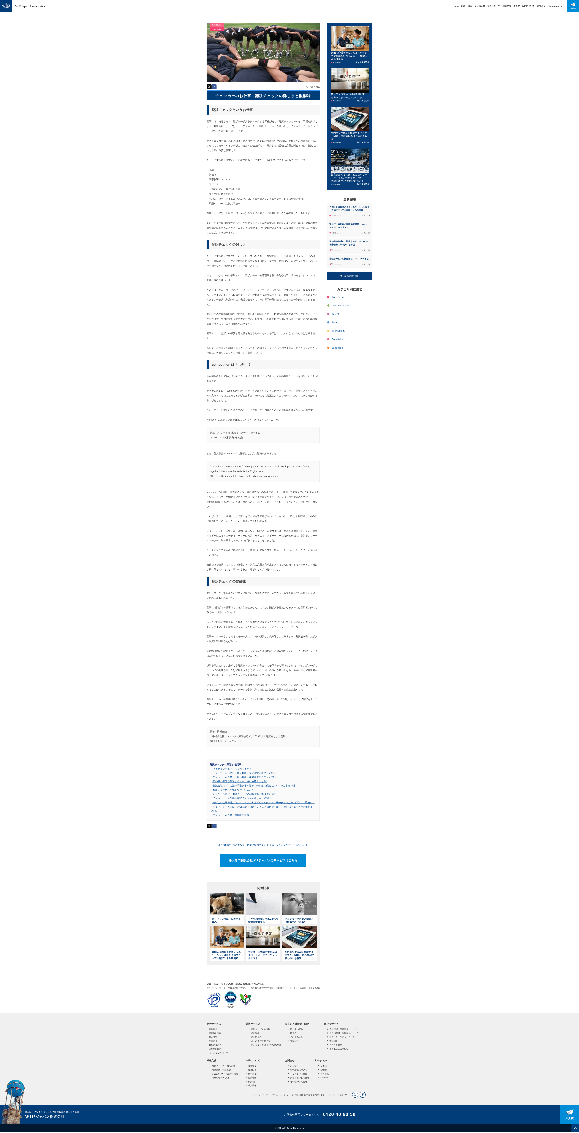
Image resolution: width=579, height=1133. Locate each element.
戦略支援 (507, 6)
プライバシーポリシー (281, 1095)
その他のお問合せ (298, 1081)
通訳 (470, 6)
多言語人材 (480, 6)
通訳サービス (253, 1024)
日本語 (323, 1066)
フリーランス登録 (298, 1073)
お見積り (294, 1066)
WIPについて (528, 6)
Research (337, 322)
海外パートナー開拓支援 (223, 1066)
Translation (217, 29)
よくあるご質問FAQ (218, 1052)
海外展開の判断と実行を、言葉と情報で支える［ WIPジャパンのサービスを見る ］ (263, 845)
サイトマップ (262, 1095)
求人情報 (252, 1085)
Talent (335, 313)
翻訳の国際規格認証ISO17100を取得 (309, 1095)
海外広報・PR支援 (220, 1077)
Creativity (216, 25)
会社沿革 (252, 1070)
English (323, 1070)
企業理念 (252, 1077)
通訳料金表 (256, 1037)
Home (456, 6)
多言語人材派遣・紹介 (297, 1024)
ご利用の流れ (215, 1049)
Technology (338, 330)
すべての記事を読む (349, 276)
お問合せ (541, 6)
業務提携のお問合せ (299, 1077)
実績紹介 (213, 1041)
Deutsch (324, 1077)
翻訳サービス (214, 1024)
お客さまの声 (215, 1045)
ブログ (516, 6)
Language (337, 347)
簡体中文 (324, 1073)
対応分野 (213, 1037)
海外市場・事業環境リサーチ (343, 1029)
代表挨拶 (252, 1073)
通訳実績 (255, 1033)
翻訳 (463, 6)
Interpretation (340, 305)
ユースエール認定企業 (338, 1095)
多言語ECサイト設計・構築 (225, 1073)
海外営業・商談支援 (221, 1070)
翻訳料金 (213, 1029)
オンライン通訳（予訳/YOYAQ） (266, 1045)
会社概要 (252, 1066)
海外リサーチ (493, 6)
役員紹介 (252, 1081)
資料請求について (298, 1070)
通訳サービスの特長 (260, 1029)
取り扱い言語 (215, 1033)
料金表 (293, 1033)
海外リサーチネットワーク (342, 1037)
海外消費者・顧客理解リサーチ (344, 1033)
